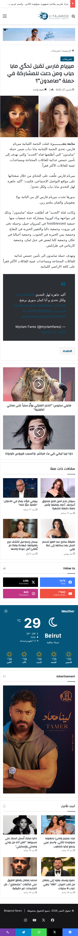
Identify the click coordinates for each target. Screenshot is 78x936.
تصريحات (55, 50)
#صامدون (59, 311)
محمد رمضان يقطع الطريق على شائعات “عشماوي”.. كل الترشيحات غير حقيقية (20, 884)
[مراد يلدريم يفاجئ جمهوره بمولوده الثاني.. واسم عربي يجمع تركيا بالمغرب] (58, 824)
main (66, 351)
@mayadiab (25, 295)
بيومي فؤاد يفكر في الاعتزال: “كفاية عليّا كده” (20, 503)
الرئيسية (67, 50)
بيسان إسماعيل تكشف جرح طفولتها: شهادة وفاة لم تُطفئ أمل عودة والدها (22, 545)
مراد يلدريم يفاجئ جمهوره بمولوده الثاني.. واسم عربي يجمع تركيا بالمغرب (59, 842)
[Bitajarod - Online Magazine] (53, 16)
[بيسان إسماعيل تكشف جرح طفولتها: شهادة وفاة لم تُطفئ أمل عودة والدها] (20, 528)
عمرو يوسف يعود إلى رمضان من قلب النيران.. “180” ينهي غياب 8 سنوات (58, 884)
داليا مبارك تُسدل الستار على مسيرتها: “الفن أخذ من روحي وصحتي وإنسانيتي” (21, 842)
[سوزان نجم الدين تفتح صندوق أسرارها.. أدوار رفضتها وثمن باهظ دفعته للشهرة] (58, 488)
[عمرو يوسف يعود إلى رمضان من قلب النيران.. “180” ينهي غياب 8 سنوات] (58, 866)
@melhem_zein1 (50, 305)
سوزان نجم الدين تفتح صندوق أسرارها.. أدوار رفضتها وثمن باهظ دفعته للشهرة (58, 505)
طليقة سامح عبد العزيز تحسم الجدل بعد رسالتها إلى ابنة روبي (58, 545)
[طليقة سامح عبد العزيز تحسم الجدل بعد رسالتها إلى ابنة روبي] (58, 528)
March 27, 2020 (54, 332)
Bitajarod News (13, 910)
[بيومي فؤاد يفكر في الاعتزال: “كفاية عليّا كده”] (20, 488)
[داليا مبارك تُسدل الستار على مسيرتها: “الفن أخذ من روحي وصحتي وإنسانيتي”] (20, 824)
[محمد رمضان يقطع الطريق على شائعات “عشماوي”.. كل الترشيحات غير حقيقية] (20, 866)
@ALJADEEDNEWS (37, 311)
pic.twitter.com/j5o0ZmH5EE (44, 316)
